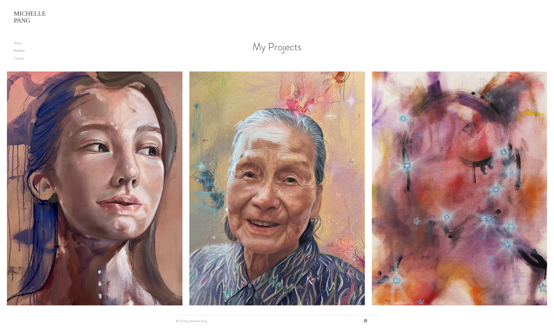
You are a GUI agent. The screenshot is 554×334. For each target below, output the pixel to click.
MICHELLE (30, 13)
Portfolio (19, 50)
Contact (19, 58)
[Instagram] (365, 321)
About (18, 43)
